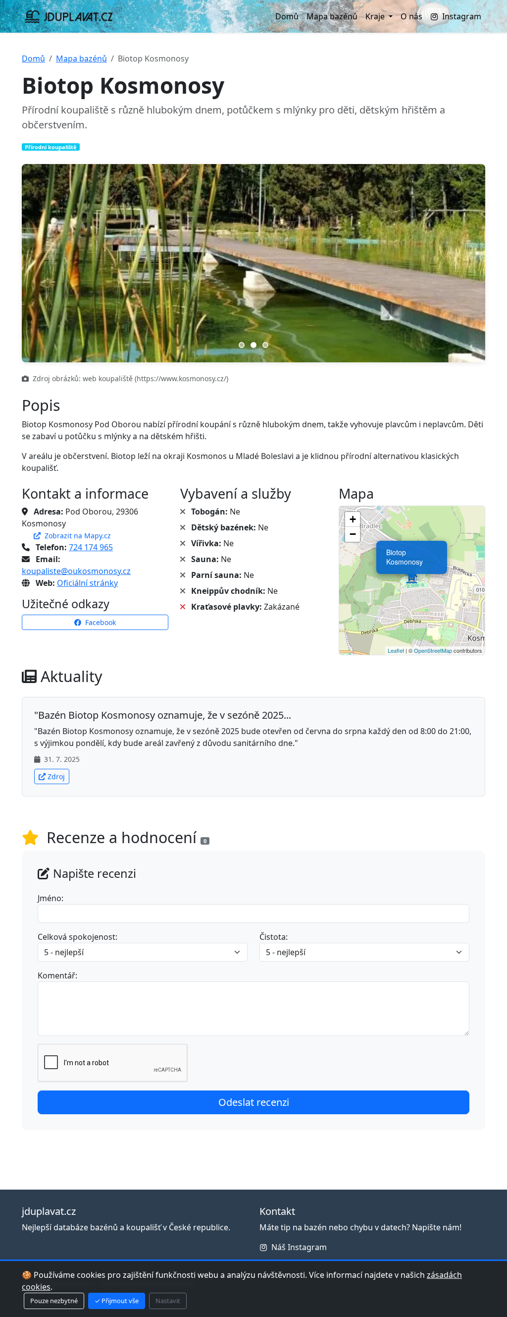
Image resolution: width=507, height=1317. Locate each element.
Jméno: (50, 898)
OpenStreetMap (433, 650)
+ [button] (353, 519)
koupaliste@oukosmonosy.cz (76, 571)
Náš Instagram (299, 1247)
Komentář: (57, 975)
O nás (411, 16)
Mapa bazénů (331, 16)
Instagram (461, 16)
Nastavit (167, 1300)
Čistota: (273, 936)
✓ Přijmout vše (117, 1300)
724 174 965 (91, 547)
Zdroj (56, 776)
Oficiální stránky (87, 582)
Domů (287, 16)
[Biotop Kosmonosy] (412, 580)
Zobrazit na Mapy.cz (77, 535)
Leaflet (396, 650)
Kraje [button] (376, 16)
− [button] (353, 534)
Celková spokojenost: (77, 936)
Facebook (99, 622)
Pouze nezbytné (54, 1300)
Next (465, 263)
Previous (41, 263)
